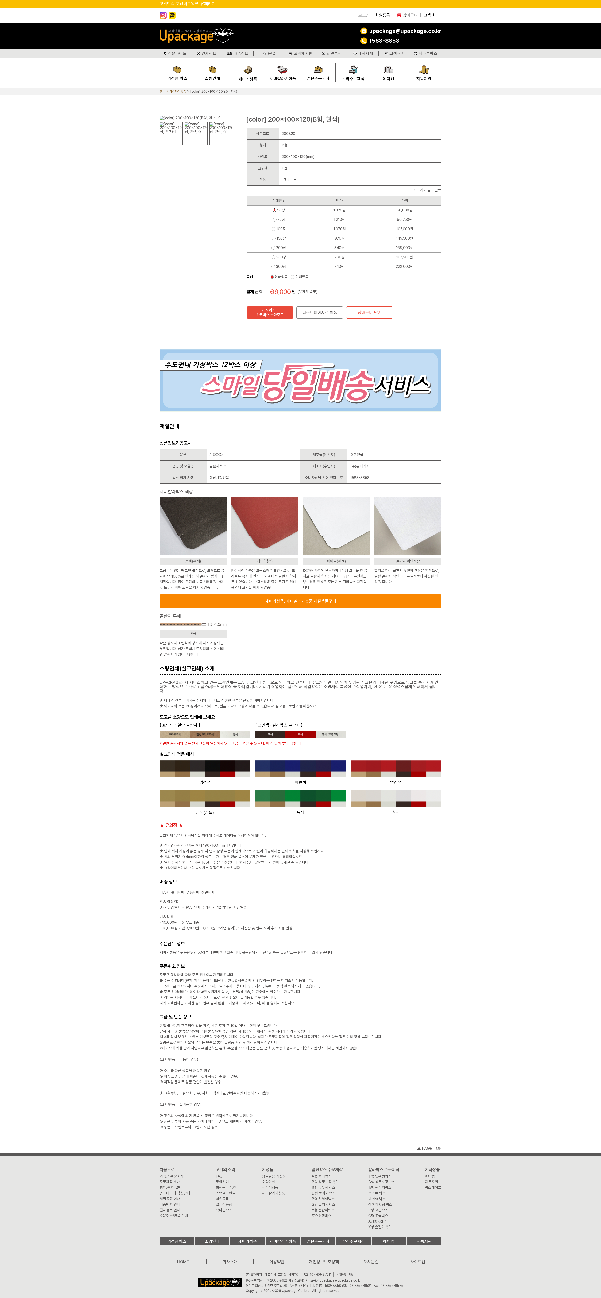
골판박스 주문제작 (327, 1170)
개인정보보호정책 (324, 1261)
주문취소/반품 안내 (174, 1216)
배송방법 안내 (170, 1204)
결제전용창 (224, 1204)
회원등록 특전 (226, 1188)
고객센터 (431, 15)
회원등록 (382, 15)
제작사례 (365, 53)
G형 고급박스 (378, 1216)
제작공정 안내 (170, 1199)
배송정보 (241, 53)
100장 (281, 229)
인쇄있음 (301, 277)
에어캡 (388, 78)
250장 (281, 257)
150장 (281, 238)
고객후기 (397, 53)
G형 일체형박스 (323, 1204)
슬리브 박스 (377, 1193)
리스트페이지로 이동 (319, 312)
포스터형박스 (321, 1216)
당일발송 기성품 (274, 1176)
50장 (281, 210)
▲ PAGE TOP (429, 1148)
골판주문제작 (318, 78)
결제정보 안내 (170, 1210)
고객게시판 (303, 53)
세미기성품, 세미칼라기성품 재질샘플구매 (300, 601)
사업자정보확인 (345, 1274)
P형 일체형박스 (323, 1199)
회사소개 (230, 1261)
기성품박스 (176, 1241)
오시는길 (370, 1261)
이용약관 (277, 1261)
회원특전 (334, 53)
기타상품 (432, 1170)
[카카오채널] (172, 15)
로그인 (364, 15)
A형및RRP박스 (379, 1221)
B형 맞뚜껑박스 (323, 1188)
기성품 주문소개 (172, 1176)
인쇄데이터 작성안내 (175, 1193)
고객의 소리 (225, 1170)
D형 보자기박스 (323, 1193)
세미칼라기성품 (283, 78)
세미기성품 (247, 79)
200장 (281, 248)
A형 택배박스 (321, 1176)
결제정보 (208, 53)
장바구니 (410, 15)
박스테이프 (433, 1188)
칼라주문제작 (353, 78)
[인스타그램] (163, 15)
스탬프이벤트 (225, 1193)
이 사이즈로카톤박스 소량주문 (270, 312)
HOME (183, 1261)
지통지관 (423, 78)
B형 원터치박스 (380, 1188)
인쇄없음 (281, 277)
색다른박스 (428, 53)
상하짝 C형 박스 (380, 1204)
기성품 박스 (177, 78)
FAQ (271, 53)
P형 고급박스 (378, 1210)
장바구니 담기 (369, 312)
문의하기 (222, 1182)
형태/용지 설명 (170, 1188)
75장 (281, 220)
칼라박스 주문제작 (383, 1170)
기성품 (267, 1170)
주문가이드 (177, 53)
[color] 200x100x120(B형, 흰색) (213, 91)
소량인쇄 (212, 78)
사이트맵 (417, 1261)
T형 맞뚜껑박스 (380, 1176)
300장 (281, 266)
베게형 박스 (377, 1199)
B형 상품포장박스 (325, 1182)
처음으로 (167, 1170)
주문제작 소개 (170, 1182)
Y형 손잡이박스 (323, 1210)
